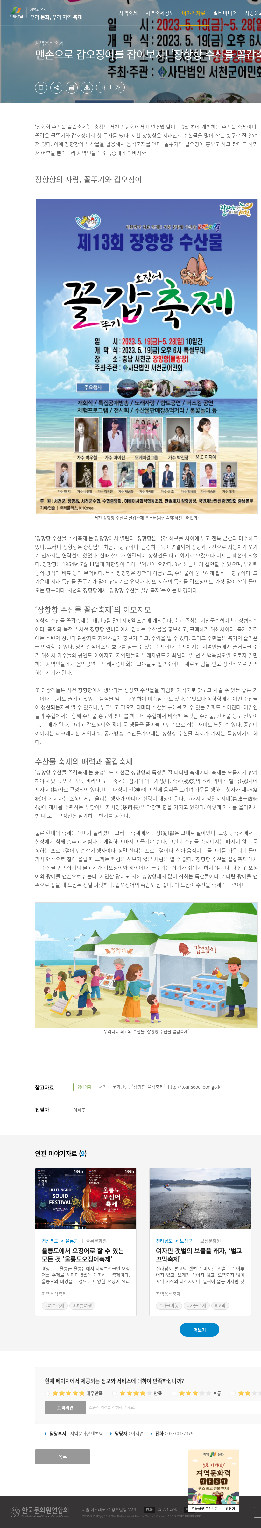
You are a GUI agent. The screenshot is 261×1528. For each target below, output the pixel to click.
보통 (217, 1393)
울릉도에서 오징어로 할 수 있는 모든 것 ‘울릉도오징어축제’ (83, 1255)
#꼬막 (220, 1305)
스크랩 (41, 88)
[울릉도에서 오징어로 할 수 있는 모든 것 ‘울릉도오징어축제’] (85, 1198)
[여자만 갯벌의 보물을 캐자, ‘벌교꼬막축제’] (200, 1198)
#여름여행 (82, 1305)
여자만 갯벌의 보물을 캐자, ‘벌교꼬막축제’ (199, 1255)
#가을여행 (169, 1305)
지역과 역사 (56, 14)
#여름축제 (54, 1305)
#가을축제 (196, 1305)
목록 (63, 1456)
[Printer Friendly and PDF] (72, 92)
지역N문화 (20, 12)
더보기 (200, 1329)
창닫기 (230, 1509)
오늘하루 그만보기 (205, 1509)
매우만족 (94, 1393)
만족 (158, 1393)
